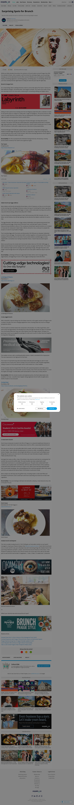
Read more (37, 399)
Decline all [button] (40, 408)
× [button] (58, 394)
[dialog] (37, 402)
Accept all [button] (51, 408)
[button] (21, 408)
